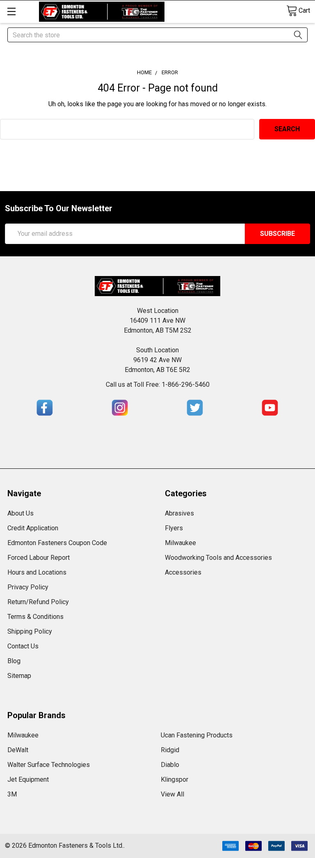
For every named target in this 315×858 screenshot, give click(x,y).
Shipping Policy (29, 631)
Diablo (170, 765)
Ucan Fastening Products (197, 735)
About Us (20, 513)
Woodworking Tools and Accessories (218, 557)
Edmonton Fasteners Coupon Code (57, 543)
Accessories (183, 572)
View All (172, 794)
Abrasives (179, 513)
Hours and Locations (36, 572)
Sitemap (19, 676)
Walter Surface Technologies (48, 765)
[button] (44, 407)
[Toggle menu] (11, 11)
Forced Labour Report (38, 557)
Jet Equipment (28, 779)
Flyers (174, 528)
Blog (14, 661)
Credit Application (32, 528)
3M (12, 794)
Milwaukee (180, 543)
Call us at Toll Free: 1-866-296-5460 (158, 384)
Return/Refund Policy (38, 602)
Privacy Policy (27, 587)
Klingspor (174, 779)
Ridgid (170, 750)
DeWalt (17, 750)
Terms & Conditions (35, 617)
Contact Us (23, 646)
